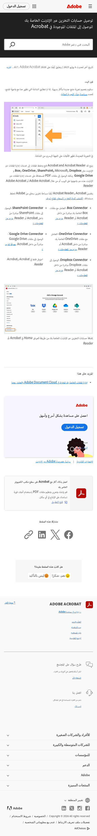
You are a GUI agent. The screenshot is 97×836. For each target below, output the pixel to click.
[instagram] (79, 808)
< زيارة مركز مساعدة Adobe (70, 612)
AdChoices (80, 828)
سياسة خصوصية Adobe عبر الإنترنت (53, 461)
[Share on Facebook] (69, 539)
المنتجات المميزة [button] (79, 785)
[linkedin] (64, 808)
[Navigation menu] (90, 6)
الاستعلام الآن (76, 678)
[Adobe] (74, 6)
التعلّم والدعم (76, 622)
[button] (34, 6)
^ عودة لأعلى (10, 603)
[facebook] (87, 808)
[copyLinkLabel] (29, 539)
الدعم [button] (86, 765)
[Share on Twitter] (55, 539)
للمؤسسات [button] (82, 755)
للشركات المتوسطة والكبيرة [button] (71, 745)
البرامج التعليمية (75, 638)
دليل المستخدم (76, 633)
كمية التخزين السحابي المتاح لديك (61, 198)
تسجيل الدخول (16, 6)
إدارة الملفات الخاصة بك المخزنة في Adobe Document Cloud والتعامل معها (50, 382)
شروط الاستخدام (21, 816)
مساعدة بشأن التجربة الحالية (74, 94)
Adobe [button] (85, 775)
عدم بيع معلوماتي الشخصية (40, 822)
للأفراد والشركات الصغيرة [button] (73, 735)
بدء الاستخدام (76, 627)
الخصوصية (40, 816)
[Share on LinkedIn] (42, 539)
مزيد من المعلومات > (67, 249)
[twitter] (71, 808)
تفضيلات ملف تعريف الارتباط (74, 822)
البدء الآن (78, 707)
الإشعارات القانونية (85, 461)
